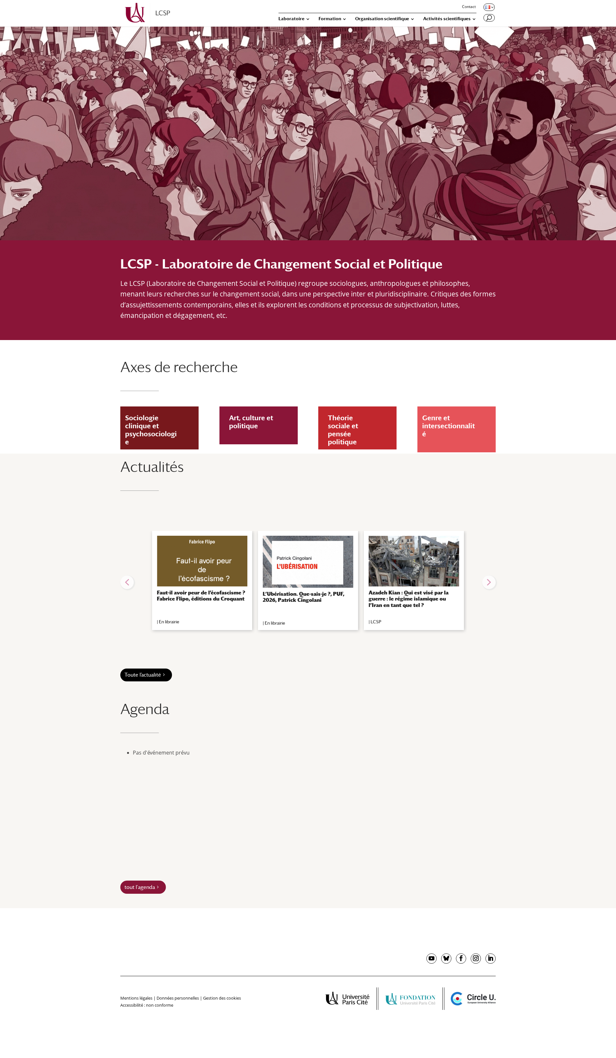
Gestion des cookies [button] (222, 998)
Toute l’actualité (142, 675)
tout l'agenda (139, 887)
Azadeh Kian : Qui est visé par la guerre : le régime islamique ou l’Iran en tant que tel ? (409, 599)
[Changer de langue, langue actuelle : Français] (489, 7)
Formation (330, 18)
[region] (308, 582)
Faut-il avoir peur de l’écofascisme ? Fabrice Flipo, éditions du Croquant (201, 596)
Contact (469, 7)
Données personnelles (178, 998)
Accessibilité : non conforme (146, 1005)
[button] (127, 582)
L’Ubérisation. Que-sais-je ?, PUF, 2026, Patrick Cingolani (303, 597)
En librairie (169, 621)
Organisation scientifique (382, 18)
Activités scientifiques (447, 18)
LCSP (376, 621)
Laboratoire (291, 18)
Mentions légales (136, 998)
